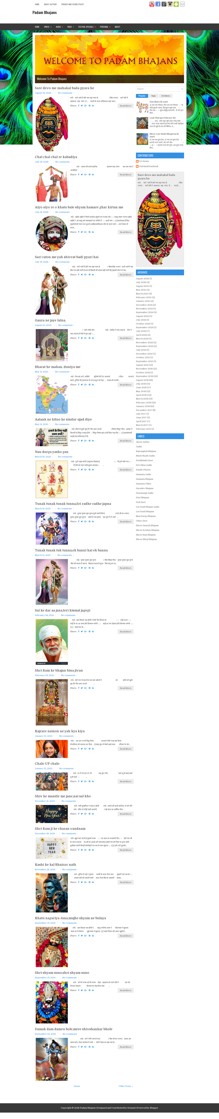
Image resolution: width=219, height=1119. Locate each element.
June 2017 (141, 417)
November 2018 (144, 368)
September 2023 (144, 327)
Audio (59, 26)
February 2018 (143, 402)
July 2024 (141, 320)
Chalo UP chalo (47, 763)
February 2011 (143, 429)
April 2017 (141, 421)
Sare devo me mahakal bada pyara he (64, 88)
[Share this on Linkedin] (93, 105)
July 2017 (141, 414)
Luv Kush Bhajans (145, 511)
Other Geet (141, 521)
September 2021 (144, 361)
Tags (153, 96)
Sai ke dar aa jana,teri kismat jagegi (62, 610)
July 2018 (141, 384)
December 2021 (144, 354)
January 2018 (143, 406)
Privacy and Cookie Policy (72, 4)
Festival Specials (87, 26)
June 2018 (141, 387)
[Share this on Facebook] (78, 105)
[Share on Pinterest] (89, 105)
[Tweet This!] (82, 105)
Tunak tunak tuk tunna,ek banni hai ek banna (71, 550)
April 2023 (141, 335)
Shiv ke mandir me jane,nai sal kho (63, 796)
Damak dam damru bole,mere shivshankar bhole (73, 1029)
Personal (105, 26)
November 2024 (144, 308)
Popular (142, 96)
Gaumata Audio (143, 474)
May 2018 (141, 391)
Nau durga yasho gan (51, 452)
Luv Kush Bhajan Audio (147, 507)
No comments (65, 93)
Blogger (154, 1108)
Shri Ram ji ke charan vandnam (60, 829)
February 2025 (144, 297)
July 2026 (141, 282)
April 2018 (141, 395)
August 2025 (142, 286)
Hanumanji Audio (144, 493)
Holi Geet (141, 502)
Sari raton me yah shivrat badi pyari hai (66, 257)
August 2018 (142, 380)
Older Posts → (126, 1086)
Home (37, 4)
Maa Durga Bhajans (146, 516)
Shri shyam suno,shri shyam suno (62, 973)
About (117, 26)
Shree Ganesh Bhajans (147, 525)
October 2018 (143, 372)
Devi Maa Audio (144, 465)
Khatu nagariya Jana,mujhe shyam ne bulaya (70, 918)
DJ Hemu (144, 161)
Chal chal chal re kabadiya (56, 157)
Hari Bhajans (142, 497)
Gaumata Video (143, 483)
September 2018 (144, 376)
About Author (50, 4)
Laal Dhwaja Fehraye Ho (163, 118)
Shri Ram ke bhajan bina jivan (59, 670)
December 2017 (144, 410)
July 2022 (141, 350)
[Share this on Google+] (86, 105)
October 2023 (143, 324)
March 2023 (142, 338)
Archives (165, 96)
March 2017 (142, 425)
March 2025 (142, 293)
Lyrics (47, 26)
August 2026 (142, 278)
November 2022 (144, 342)
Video (70, 26)
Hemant (131, 1108)
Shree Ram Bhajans (146, 535)
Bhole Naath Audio (145, 456)
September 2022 (144, 346)
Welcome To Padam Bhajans (52, 79)
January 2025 (143, 301)
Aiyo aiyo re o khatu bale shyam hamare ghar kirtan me (79, 207)
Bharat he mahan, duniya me (57, 367)
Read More (125, 106)
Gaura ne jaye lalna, (50, 320)
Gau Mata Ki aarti (159, 102)
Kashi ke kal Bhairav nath (55, 865)
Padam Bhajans (45, 12)
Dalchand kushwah (148, 166)
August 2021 (142, 365)
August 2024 (142, 316)
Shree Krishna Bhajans (147, 530)
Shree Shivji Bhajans (146, 539)
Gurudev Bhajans (144, 488)
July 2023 (141, 331)
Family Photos (143, 470)
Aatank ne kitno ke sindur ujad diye (63, 419)
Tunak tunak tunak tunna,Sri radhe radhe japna (73, 504)
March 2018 (142, 399)
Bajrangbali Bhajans (146, 451)
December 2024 (144, 305)
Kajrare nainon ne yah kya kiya (60, 731)
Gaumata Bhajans (144, 479)
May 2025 (141, 290)
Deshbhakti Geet (144, 460)
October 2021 (143, 357)
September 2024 (144, 312)
